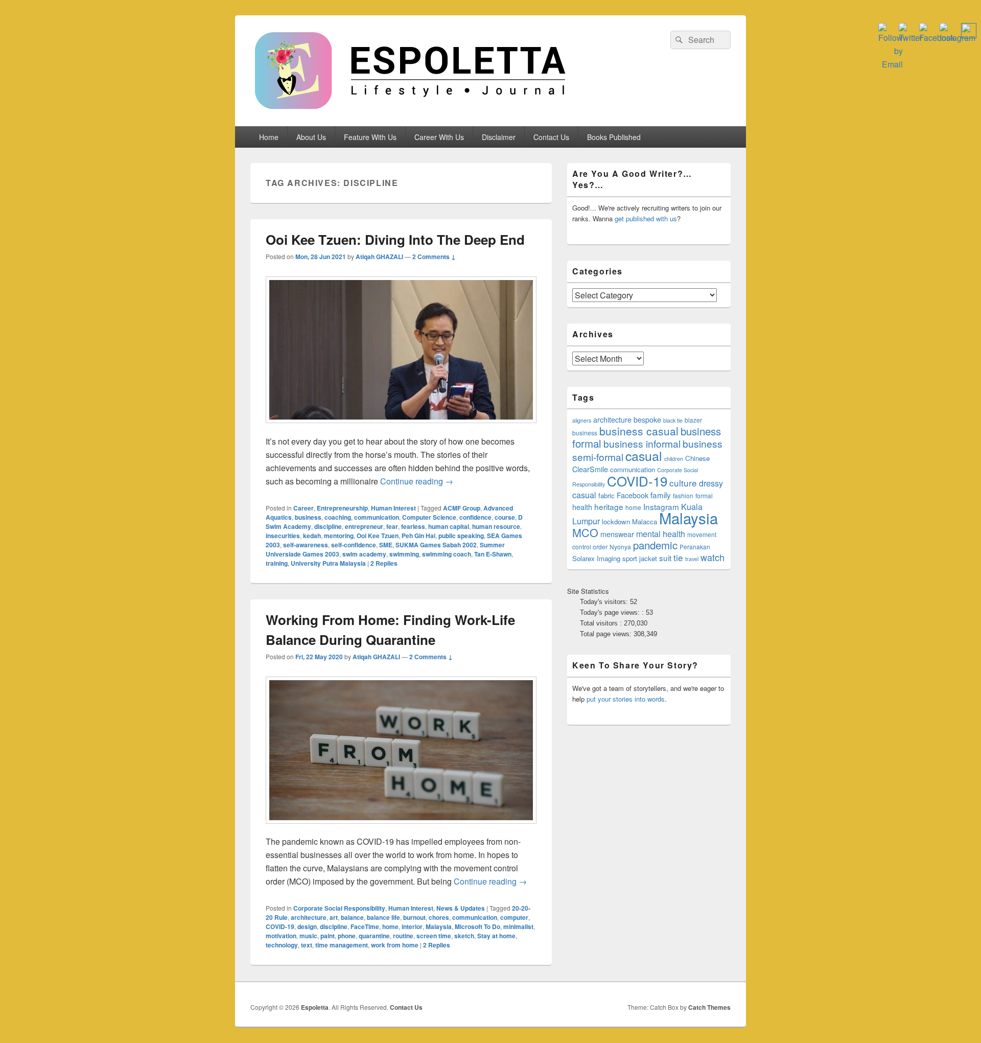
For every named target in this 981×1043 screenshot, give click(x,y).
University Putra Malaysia (328, 563)
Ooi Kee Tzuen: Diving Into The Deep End (395, 239)
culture (683, 482)
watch (712, 557)
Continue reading (416, 481)
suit (665, 557)
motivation (281, 935)
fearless (413, 526)
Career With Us (439, 137)
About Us (311, 137)
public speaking (461, 535)
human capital (448, 526)
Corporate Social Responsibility (339, 908)
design (307, 926)
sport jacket (639, 558)
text (306, 944)
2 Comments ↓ (434, 256)
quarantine (374, 935)
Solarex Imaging (596, 558)
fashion (683, 495)
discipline (328, 526)
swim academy (364, 554)
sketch (464, 935)
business (308, 517)
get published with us (646, 218)
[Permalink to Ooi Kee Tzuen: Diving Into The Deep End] (401, 428)
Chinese (697, 458)
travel (691, 559)
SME (385, 544)
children (673, 458)
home (390, 926)
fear (392, 526)
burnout (414, 917)
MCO (585, 532)
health (582, 507)
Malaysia (439, 926)
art (334, 917)
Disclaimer (499, 137)
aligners (581, 420)
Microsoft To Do (477, 926)
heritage (608, 506)
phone (347, 935)
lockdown (616, 521)
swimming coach (446, 554)
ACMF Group (461, 508)
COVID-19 (280, 926)
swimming (404, 554)
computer (514, 917)
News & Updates (460, 908)
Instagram (661, 506)
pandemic (655, 544)
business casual (639, 430)
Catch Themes (709, 1007)
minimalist (518, 926)
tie (678, 557)
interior (412, 926)
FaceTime (365, 926)
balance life (383, 917)
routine (403, 935)
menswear (617, 534)
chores (439, 917)
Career (303, 508)
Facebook (632, 495)
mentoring (339, 535)
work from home (394, 944)
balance (352, 917)
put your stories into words (626, 699)
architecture (308, 917)
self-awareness (305, 544)
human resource (496, 526)
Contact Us (551, 137)
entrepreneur (364, 526)
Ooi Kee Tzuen (378, 535)
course (505, 517)
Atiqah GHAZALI (379, 256)
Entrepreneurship (342, 508)
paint (327, 935)
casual (643, 455)
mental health (660, 534)
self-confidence (353, 544)
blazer (693, 419)
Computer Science (429, 517)
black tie (673, 420)
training (277, 563)
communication (376, 517)
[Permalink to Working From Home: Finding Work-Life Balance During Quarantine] (401, 829)
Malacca (644, 521)
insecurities (283, 535)
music (308, 935)
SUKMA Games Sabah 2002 (436, 544)
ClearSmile (590, 469)
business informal (642, 443)
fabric (606, 495)
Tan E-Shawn (492, 554)
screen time (433, 935)
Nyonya (620, 546)
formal (704, 495)
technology (282, 944)
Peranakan (695, 546)
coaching (337, 517)
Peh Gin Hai (418, 535)
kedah (312, 535)
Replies (384, 563)
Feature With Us (370, 137)
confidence (475, 517)
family (660, 494)
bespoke (647, 419)
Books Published (614, 137)
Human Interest (393, 508)
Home (268, 137)
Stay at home (496, 935)
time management (341, 944)
